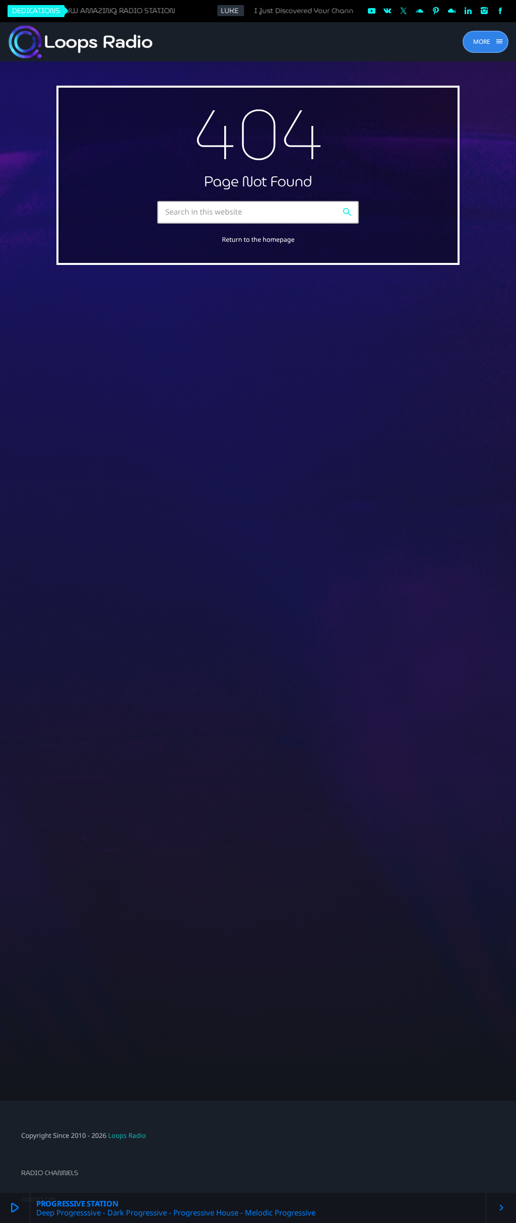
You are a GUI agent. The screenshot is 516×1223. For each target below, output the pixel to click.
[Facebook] (500, 11)
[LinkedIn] (468, 11)
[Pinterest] (436, 11)
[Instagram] (484, 11)
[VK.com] (387, 11)
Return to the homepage (258, 239)
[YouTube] (371, 11)
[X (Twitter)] (404, 11)
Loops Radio (127, 1135)
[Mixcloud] (452, 11)
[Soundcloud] (420, 11)
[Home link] (81, 41)
